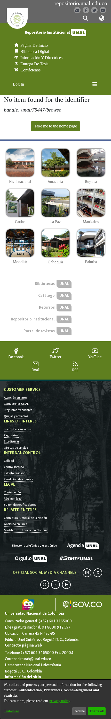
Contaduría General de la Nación (25, 518)
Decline (79, 711)
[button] (85, 18)
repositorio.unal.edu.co (80, 3)
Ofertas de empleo (16, 448)
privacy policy (59, 701)
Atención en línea (15, 397)
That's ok (96, 711)
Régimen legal (13, 498)
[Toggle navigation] (95, 84)
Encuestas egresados (17, 429)
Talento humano (14, 473)
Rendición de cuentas (18, 479)
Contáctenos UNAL (16, 404)
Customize (11, 711)
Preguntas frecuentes (18, 410)
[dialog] (55, 699)
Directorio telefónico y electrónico (34, 545)
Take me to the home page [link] (55, 126)
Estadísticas (11, 441)
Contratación (12, 492)
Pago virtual (11, 435)
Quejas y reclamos (16, 416)
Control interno (14, 467)
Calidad (9, 461)
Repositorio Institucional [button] (48, 32)
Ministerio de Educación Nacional (26, 530)
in (87, 572)
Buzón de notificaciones (20, 505)
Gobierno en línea (15, 524)
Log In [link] (19, 84)
